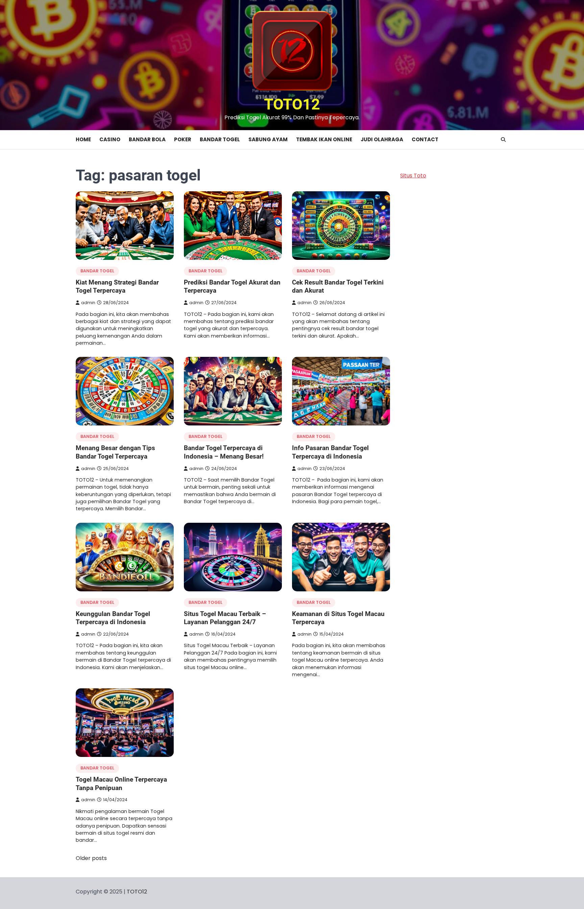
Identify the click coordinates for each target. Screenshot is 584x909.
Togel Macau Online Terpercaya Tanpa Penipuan (121, 784)
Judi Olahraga (382, 139)
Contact (425, 139)
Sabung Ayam (268, 139)
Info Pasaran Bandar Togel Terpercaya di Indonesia (330, 452)
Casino (109, 139)
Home (83, 139)
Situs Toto (413, 175)
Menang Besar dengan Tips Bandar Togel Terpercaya (115, 452)
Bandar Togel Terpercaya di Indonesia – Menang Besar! (224, 452)
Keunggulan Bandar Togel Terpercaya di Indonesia (113, 618)
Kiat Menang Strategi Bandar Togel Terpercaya (117, 286)
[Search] (503, 139)
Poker (182, 139)
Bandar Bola (147, 139)
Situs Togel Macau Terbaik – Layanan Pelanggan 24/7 (225, 618)
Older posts (91, 858)
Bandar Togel (220, 139)
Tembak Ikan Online (324, 139)
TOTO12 (292, 104)
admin (88, 302)
